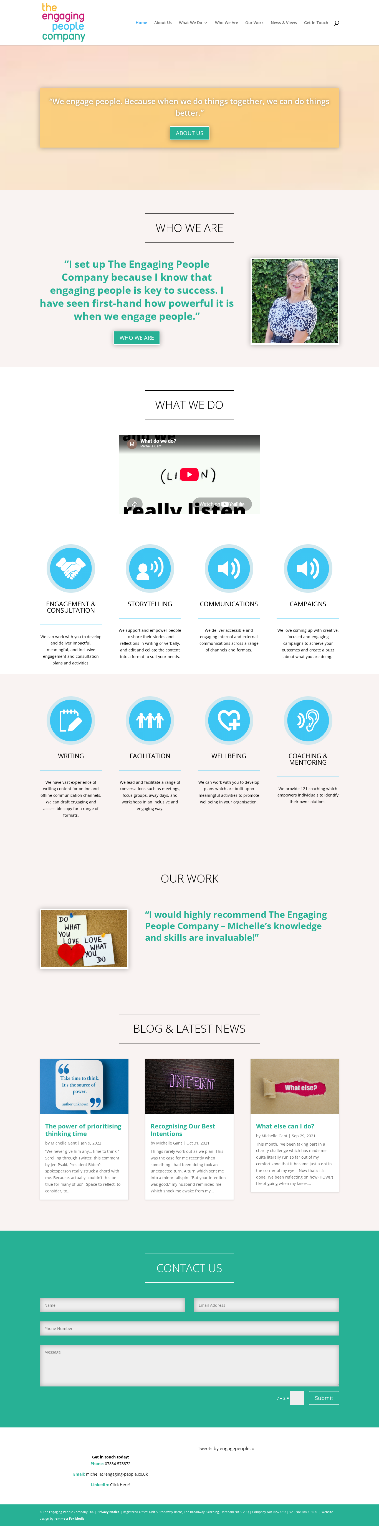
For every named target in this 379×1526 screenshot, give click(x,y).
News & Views (284, 23)
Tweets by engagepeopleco (226, 1448)
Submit (324, 1398)
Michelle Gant (64, 1143)
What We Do (190, 23)
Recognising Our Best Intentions (183, 1129)
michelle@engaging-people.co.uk (117, 1474)
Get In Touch (316, 23)
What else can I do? (285, 1126)
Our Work (254, 23)
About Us (163, 23)
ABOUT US (189, 133)
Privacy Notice (108, 1512)
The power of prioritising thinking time (83, 1129)
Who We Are (226, 23)
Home (141, 23)
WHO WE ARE (137, 337)
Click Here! (120, 1484)
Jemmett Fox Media (69, 1518)
